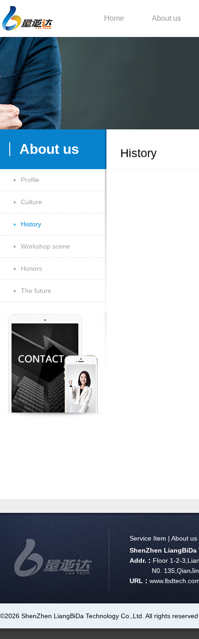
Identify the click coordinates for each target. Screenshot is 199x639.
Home (114, 18)
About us (166, 18)
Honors (31, 268)
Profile (30, 179)
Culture (31, 202)
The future (36, 290)
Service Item (148, 538)
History (31, 224)
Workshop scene (45, 246)
